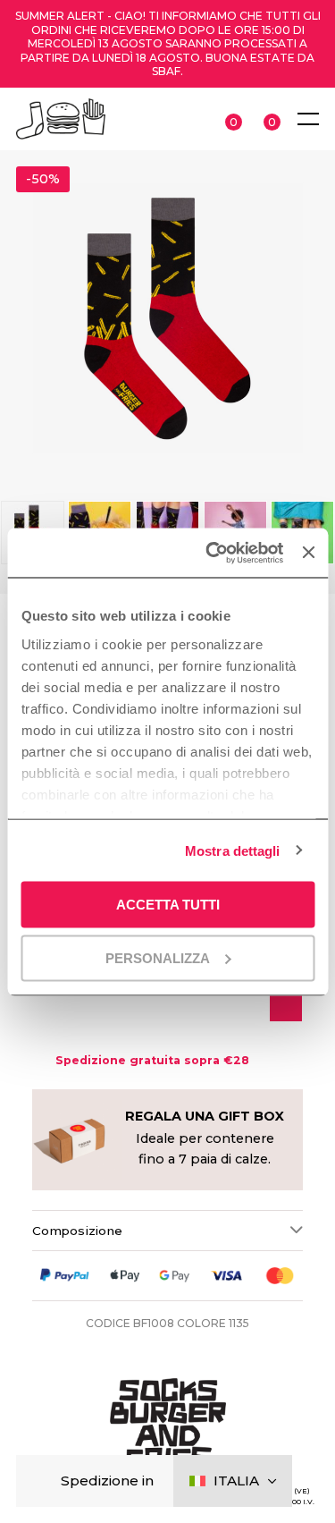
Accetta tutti (168, 904)
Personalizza (157, 957)
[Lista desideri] (285, 1002)
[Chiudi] (44, 1481)
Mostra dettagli (233, 850)
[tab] (167, 1229)
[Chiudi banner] (308, 552)
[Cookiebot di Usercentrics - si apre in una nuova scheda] (211, 552)
